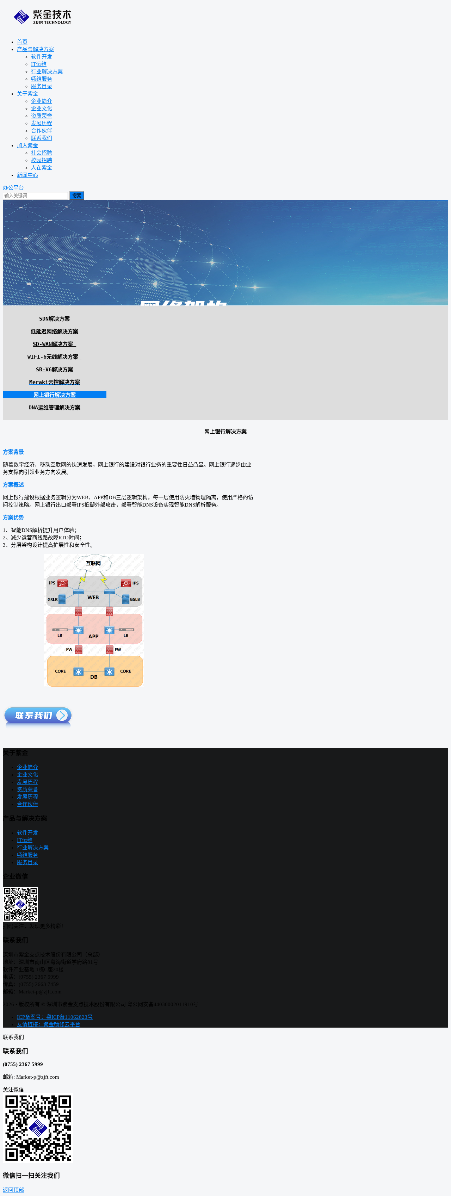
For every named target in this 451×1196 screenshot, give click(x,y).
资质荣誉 (41, 116)
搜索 (76, 195)
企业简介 (41, 101)
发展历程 (41, 123)
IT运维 (39, 64)
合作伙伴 (41, 131)
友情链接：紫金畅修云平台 (48, 1024)
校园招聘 (41, 160)
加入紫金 (27, 145)
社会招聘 (41, 153)
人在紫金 (41, 168)
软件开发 (41, 57)
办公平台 (13, 188)
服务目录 (41, 86)
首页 (22, 42)
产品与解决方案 (35, 49)
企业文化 (41, 108)
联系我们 (41, 138)
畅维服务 (41, 79)
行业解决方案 (47, 71)
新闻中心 (27, 175)
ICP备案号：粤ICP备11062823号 (55, 1017)
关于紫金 (27, 94)
